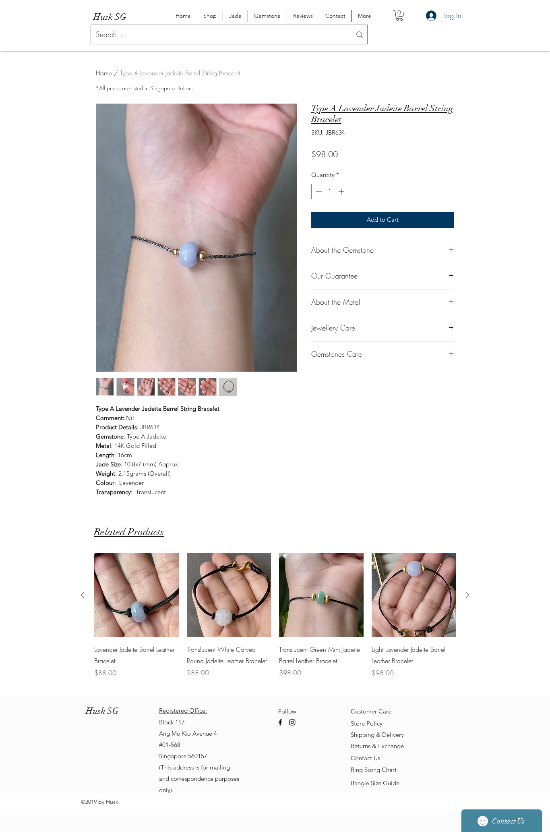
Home (104, 73)
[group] (275, 621)
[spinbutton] (330, 191)
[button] (399, 15)
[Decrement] (317, 191)
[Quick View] (136, 595)
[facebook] (280, 722)
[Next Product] (467, 595)
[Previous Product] (82, 595)
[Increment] (342, 191)
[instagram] (292, 722)
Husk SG (109, 16)
